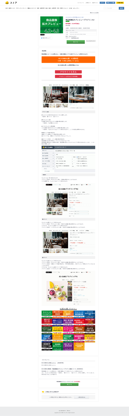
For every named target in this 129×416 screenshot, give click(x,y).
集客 (38, 8)
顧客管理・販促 (44, 8)
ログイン (102, 2)
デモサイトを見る (68, 72)
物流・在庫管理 (52, 8)
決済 (7, 8)
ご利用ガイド (88, 2)
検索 (121, 8)
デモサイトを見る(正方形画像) (68, 76)
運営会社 (68, 410)
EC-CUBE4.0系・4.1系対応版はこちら (68, 65)
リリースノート (80, 2)
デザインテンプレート (21, 8)
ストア (13, 3)
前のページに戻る (94, 12)
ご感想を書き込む (81, 397)
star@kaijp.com (75, 38)
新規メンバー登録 (110, 2)
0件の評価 (68, 25)
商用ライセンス (64, 8)
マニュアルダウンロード (90, 40)
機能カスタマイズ (32, 8)
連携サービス (12, 8)
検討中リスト (95, 2)
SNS (58, 8)
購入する (75, 42)
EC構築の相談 (120, 2)
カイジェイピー (72, 36)
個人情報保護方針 (62, 410)
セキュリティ (76, 8)
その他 (70, 8)
